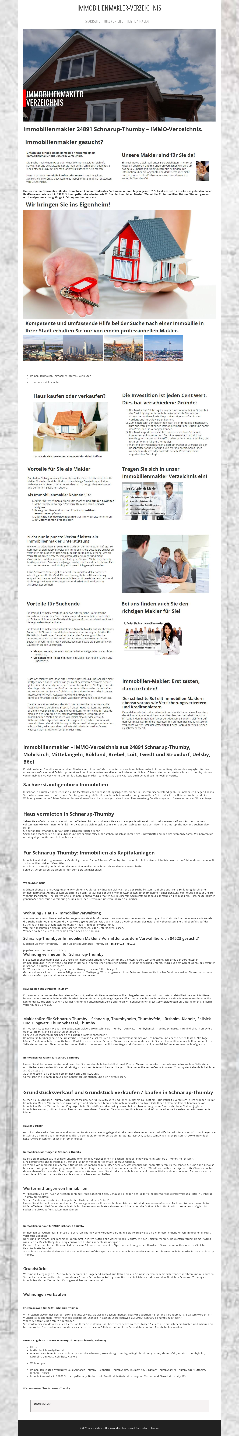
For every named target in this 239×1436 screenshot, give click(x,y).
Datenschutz (142, 1428)
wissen (201, 821)
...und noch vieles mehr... (45, 382)
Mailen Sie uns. (42, 1404)
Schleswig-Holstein (93, 1340)
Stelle (110, 892)
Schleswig (48, 1350)
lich (166, 959)
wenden (119, 892)
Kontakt (155, 1428)
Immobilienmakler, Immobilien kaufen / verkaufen (60, 375)
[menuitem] (94, 21)
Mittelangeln (134, 1376)
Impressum (127, 1428)
